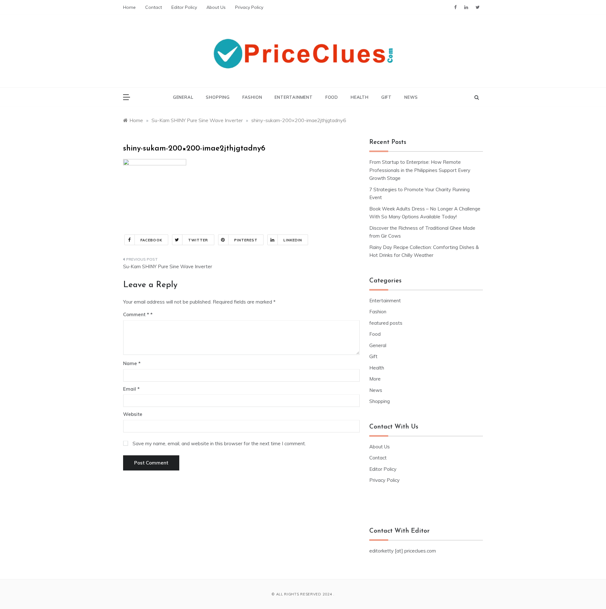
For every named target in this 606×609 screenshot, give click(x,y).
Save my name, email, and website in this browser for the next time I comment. (219, 443)
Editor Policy (184, 7)
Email (131, 389)
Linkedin (292, 240)
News (411, 97)
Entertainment (293, 97)
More (375, 379)
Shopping (217, 97)
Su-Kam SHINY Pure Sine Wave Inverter (167, 266)
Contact (153, 7)
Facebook (151, 240)
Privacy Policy (249, 7)
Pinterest (246, 240)
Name (131, 363)
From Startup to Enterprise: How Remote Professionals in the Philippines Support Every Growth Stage (419, 170)
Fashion (252, 97)
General (183, 97)
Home (129, 7)
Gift (386, 97)
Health (360, 97)
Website (132, 414)
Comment (136, 314)
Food (331, 97)
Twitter (198, 240)
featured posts (385, 323)
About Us (216, 7)
